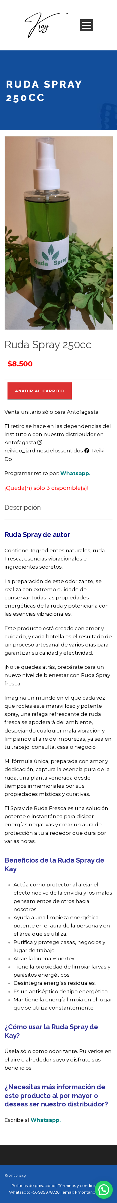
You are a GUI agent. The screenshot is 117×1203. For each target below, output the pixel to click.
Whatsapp (74, 473)
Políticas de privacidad (33, 1185)
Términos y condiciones (81, 1185)
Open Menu (86, 25)
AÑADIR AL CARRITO (39, 390)
